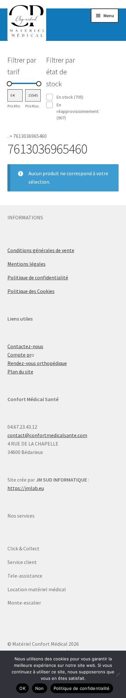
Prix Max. (32, 106)
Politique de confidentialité (37, 277)
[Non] (118, 674)
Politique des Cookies (31, 291)
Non (39, 688)
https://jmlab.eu (25, 488)
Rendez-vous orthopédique (37, 363)
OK (22, 688)
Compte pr (19, 354)
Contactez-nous (25, 346)
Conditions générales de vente (40, 250)
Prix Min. (14, 106)
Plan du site (20, 371)
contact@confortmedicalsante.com (47, 435)
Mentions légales (26, 264)
